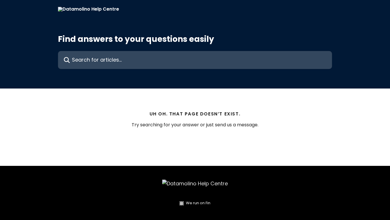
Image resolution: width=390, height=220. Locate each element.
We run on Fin (198, 203)
